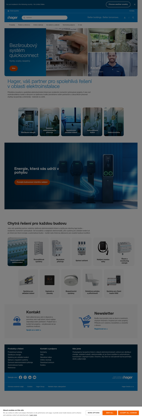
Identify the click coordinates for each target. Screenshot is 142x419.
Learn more (33, 415)
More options (93, 413)
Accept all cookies (128, 413)
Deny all (110, 413)
